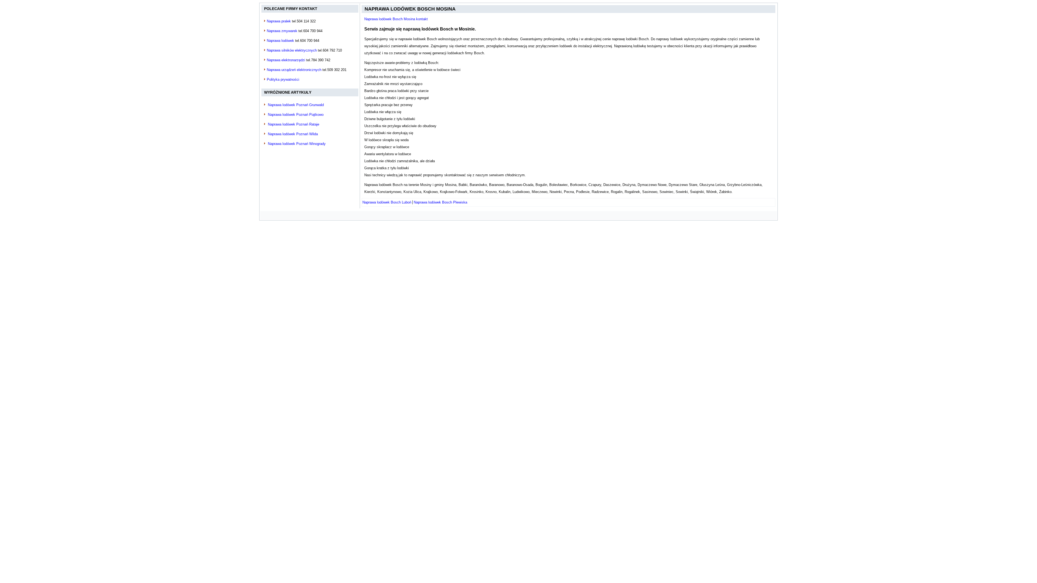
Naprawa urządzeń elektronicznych (294, 70)
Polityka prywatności (283, 79)
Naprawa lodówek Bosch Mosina (410, 9)
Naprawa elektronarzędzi (286, 60)
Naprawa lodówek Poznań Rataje (293, 124)
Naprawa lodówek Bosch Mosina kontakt (396, 19)
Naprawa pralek (279, 21)
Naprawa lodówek (280, 41)
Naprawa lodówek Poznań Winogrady (297, 144)
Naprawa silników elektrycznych (292, 50)
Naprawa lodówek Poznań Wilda (293, 134)
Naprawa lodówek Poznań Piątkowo (296, 115)
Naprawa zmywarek (282, 31)
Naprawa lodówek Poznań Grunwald (296, 105)
